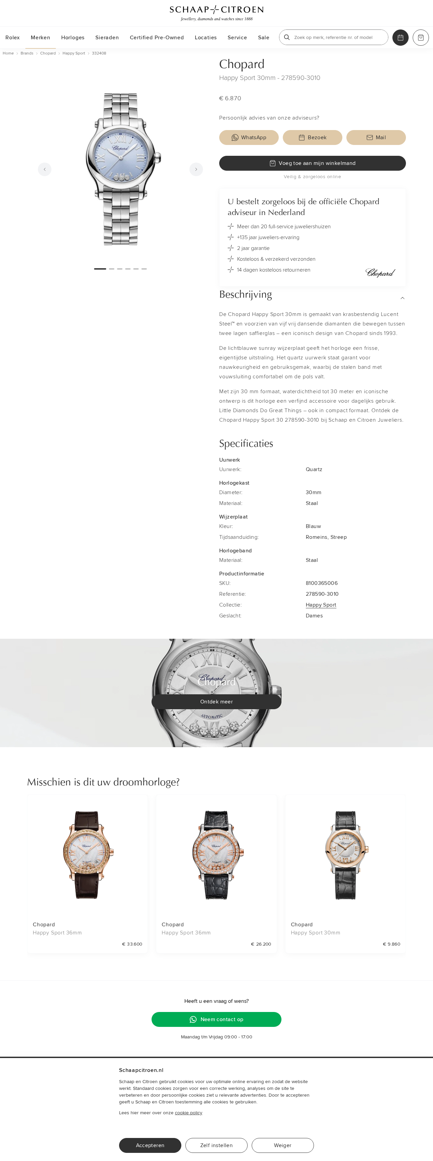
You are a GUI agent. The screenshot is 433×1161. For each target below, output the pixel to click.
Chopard (242, 65)
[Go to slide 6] (144, 269)
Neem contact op (222, 1019)
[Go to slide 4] (128, 269)
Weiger (282, 1145)
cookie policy (188, 1113)
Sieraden (107, 37)
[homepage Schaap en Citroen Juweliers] (216, 13)
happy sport (74, 53)
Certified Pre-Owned (157, 37)
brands (27, 53)
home (8, 53)
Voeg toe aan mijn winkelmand (317, 163)
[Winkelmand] (421, 37)
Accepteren (150, 1145)
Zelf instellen (216, 1145)
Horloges (73, 37)
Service (237, 37)
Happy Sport (321, 604)
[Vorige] (44, 169)
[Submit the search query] (286, 37)
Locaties (206, 37)
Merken (40, 37)
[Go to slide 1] (100, 269)
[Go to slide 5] (136, 269)
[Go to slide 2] (111, 269)
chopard (48, 53)
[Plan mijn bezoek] (400, 37)
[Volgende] (196, 169)
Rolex (12, 37)
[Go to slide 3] (119, 269)
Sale (264, 37)
